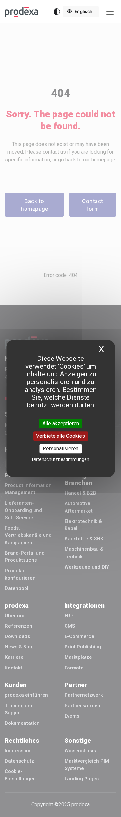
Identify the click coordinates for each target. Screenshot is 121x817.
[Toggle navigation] (110, 12)
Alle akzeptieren (60, 423)
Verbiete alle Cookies (60, 436)
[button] (81, 11)
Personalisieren (60, 449)
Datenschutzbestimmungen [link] (60, 459)
